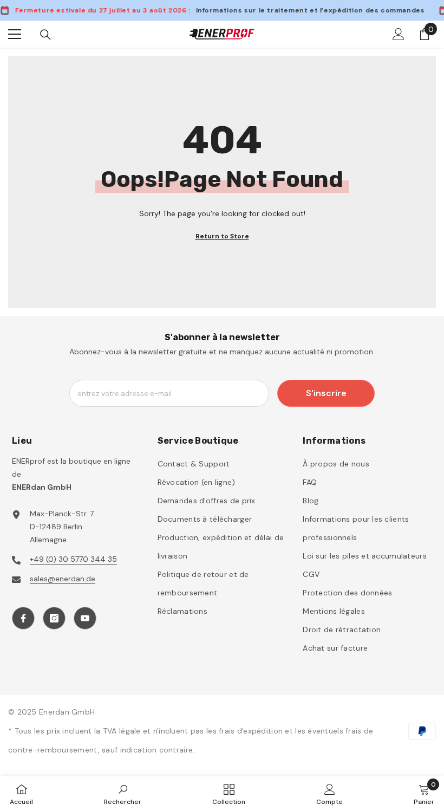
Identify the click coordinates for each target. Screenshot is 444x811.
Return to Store (222, 236)
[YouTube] (85, 618)
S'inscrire (326, 393)
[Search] (45, 34)
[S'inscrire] (398, 34)
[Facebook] (23, 618)
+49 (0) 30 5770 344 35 (73, 559)
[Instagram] (54, 618)
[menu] (14, 34)
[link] (122, 793)
